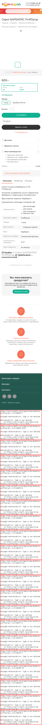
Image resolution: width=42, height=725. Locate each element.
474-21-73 (32, 5)
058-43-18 (32, 3)
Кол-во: (5, 109)
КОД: (29, 72)
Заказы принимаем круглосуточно (21, 361)
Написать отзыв (19, 72)
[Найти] (29, 11)
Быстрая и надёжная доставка (21, 317)
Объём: (5, 99)
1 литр (6, 103)
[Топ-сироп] (11, 4)
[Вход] (35, 11)
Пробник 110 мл (19, 103)
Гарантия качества (21, 338)
